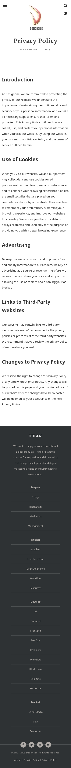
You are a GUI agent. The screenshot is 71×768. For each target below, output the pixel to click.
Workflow (35, 578)
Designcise (31, 752)
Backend (36, 621)
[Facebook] (23, 745)
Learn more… (35, 474)
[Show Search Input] (65, 5)
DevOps (35, 640)
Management (35, 526)
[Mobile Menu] (5, 5)
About (17, 760)
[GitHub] (40, 745)
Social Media (36, 712)
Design (36, 497)
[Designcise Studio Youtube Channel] (48, 745)
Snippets (36, 679)
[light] (65, 13)
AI (35, 611)
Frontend (35, 630)
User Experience (36, 568)
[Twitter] (31, 745)
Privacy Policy (49, 760)
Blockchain (35, 506)
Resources (35, 588)
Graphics (35, 549)
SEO (35, 721)
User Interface (35, 559)
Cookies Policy (31, 760)
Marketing (35, 516)
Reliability (35, 650)
